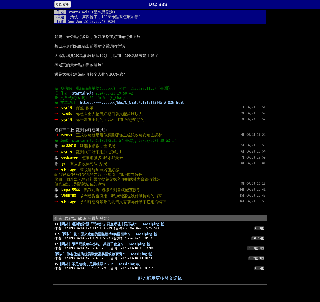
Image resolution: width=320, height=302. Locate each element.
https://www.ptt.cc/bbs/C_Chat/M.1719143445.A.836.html (132, 102)
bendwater (69, 158)
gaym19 (66, 108)
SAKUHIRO (68, 196)
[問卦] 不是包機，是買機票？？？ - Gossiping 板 (100, 264)
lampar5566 (70, 190)
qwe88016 (68, 146)
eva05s (66, 114)
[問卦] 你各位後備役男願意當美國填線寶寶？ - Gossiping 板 (103, 254)
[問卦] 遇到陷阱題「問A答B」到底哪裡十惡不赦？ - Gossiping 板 (112, 224)
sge (63, 164)
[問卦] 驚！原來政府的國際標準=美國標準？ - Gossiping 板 (109, 234)
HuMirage (68, 170)
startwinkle (79, 12)
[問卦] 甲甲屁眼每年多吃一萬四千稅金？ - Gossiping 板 (105, 244)
